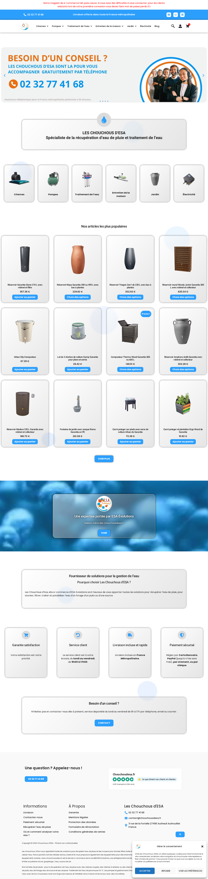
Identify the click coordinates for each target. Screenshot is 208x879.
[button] (202, 846)
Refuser (166, 870)
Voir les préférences (190, 870)
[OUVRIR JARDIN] (136, 26)
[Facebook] (169, 14)
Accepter (144, 870)
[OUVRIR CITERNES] (47, 26)
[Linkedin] (182, 14)
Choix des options (77, 297)
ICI (149, 6)
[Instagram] (175, 14)
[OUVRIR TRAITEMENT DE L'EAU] (91, 26)
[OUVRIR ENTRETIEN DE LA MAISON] (122, 26)
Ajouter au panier (25, 297)
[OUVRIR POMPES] (63, 26)
